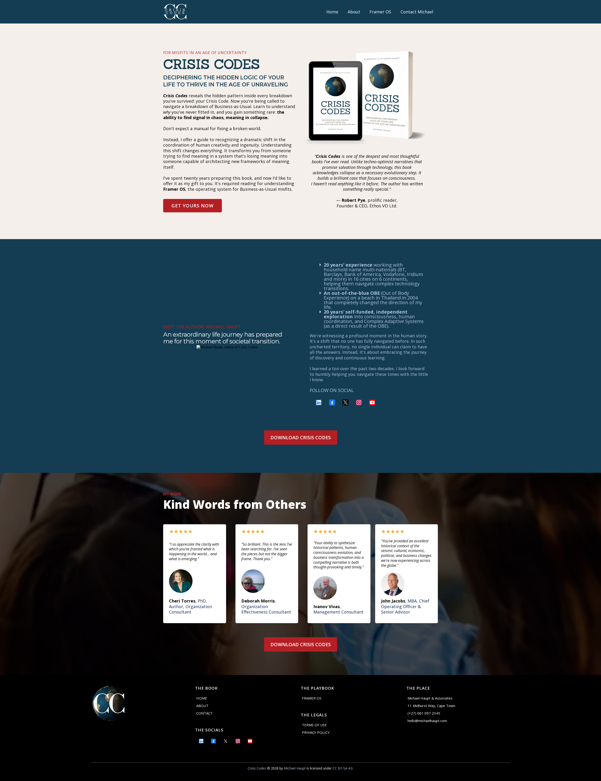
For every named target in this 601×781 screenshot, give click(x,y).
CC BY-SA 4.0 (343, 768)
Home (332, 12)
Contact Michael (417, 12)
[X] (345, 402)
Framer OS (380, 12)
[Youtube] (372, 402)
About (354, 12)
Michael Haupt (295, 768)
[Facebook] (332, 402)
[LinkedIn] (318, 402)
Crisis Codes (257, 768)
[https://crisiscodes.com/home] (175, 12)
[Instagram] (359, 402)
